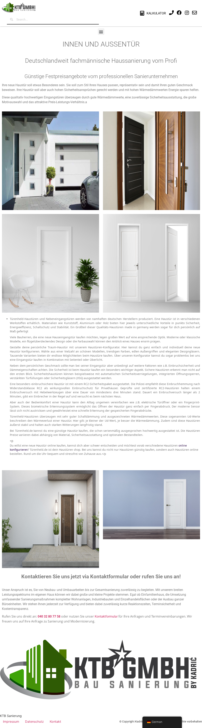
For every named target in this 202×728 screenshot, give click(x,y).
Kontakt (55, 721)
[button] (101, 31)
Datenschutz (34, 721)
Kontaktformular (106, 616)
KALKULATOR (156, 13)
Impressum (11, 721)
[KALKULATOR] (142, 13)
